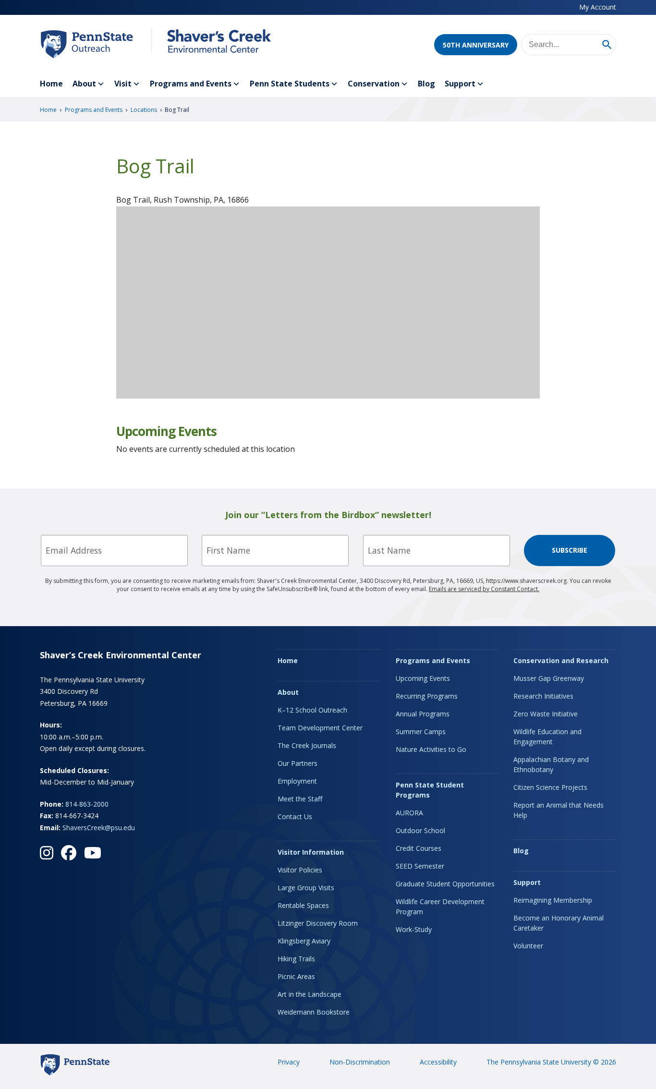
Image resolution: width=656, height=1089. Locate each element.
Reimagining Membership (552, 900)
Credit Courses (418, 848)
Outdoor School (420, 830)
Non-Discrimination (359, 1061)
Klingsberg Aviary (304, 940)
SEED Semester (420, 866)
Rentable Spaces (303, 905)
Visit (123, 83)
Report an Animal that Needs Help (558, 810)
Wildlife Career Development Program (440, 906)
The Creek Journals (307, 745)
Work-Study (414, 929)
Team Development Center (320, 727)
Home (51, 83)
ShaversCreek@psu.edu (98, 827)
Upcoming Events (423, 678)
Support (460, 83)
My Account (597, 7)
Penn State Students (289, 83)
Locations (144, 110)
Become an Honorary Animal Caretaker (558, 922)
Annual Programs (422, 713)
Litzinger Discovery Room (318, 923)
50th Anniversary (476, 44)
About (84, 83)
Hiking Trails (296, 958)
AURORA (409, 812)
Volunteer (528, 945)
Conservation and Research (560, 660)
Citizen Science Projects (550, 787)
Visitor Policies (300, 869)
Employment (297, 781)
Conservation (374, 83)
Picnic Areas (296, 976)
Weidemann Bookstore (314, 1011)
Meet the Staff (300, 798)
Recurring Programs (427, 696)
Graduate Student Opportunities (445, 883)
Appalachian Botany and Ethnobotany (551, 764)
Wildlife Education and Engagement (547, 736)
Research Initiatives (543, 696)
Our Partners (297, 763)
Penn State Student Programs (430, 789)
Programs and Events (190, 83)
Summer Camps (421, 731)
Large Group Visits (306, 887)
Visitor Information (311, 852)
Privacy (289, 1061)
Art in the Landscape (309, 994)
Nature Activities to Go (431, 749)
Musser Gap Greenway (548, 678)
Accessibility (438, 1061)
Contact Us (295, 816)
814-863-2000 (87, 804)
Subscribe (569, 550)
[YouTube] (92, 852)
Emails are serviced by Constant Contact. (484, 589)
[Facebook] (68, 852)
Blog (426, 83)
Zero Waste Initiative (545, 713)
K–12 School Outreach (312, 709)
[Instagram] (46, 852)
